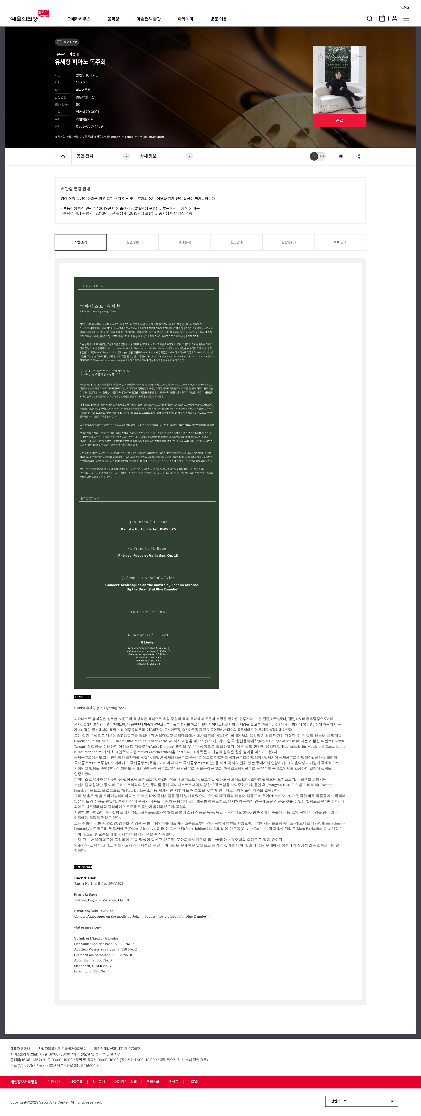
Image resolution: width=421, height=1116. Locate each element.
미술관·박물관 (148, 18)
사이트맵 (76, 1082)
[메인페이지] (63, 156)
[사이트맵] (407, 17)
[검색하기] (369, 18)
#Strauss (141, 137)
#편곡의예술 (102, 137)
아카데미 (185, 18)
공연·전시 (85, 156)
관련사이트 (339, 1101)
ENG (405, 7)
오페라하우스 (79, 18)
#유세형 (60, 137)
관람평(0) (288, 242)
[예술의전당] (36, 16)
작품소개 (81, 242)
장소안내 (236, 242)
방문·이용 (218, 18)
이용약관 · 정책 (126, 1082)
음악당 (113, 18)
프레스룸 (152, 1082)
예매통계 (184, 242)
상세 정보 (148, 156)
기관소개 (54, 1082)
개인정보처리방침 (24, 1082)
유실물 (173, 1082)
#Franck (128, 137)
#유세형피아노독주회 (80, 137)
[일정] (382, 18)
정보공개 (98, 1082)
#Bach (116, 137)
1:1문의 (193, 1082)
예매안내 (340, 242)
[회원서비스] (394, 18)
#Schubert (157, 137)
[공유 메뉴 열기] (357, 156)
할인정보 (132, 242)
